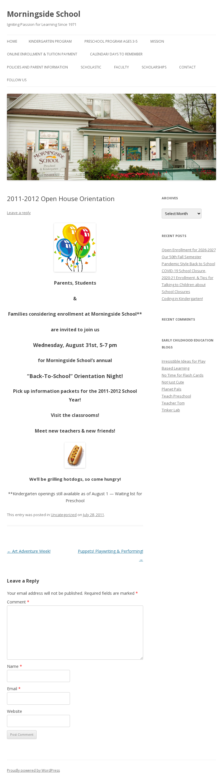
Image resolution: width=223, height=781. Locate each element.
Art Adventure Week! (29, 551)
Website (14, 711)
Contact (187, 67)
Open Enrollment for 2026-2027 (189, 249)
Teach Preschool (176, 396)
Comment (18, 602)
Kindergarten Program (50, 41)
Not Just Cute (173, 382)
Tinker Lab (171, 410)
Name (14, 666)
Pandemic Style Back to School (188, 263)
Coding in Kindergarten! (182, 298)
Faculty (121, 67)
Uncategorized (64, 514)
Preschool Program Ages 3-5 (111, 41)
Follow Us (16, 79)
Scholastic (91, 67)
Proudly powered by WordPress (33, 770)
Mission (157, 41)
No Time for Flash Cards (183, 375)
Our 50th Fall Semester (182, 256)
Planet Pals (171, 389)
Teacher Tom (173, 403)
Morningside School (43, 14)
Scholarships (154, 67)
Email (14, 688)
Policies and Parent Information (37, 67)
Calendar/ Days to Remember (116, 54)
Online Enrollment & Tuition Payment (42, 54)
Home (12, 41)
